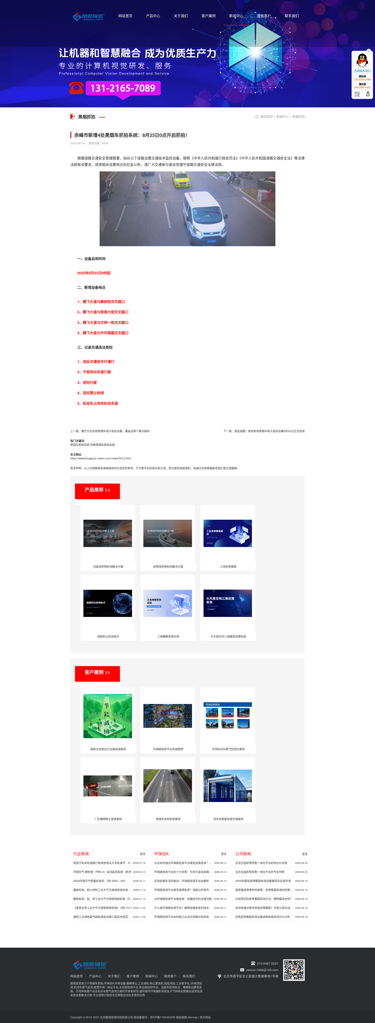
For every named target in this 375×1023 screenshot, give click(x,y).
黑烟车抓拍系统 (79, 444)
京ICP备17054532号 (162, 1017)
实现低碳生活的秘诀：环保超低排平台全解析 (190, 881)
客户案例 (209, 15)
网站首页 (125, 15)
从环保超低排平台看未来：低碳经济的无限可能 (190, 899)
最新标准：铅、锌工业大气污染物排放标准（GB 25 (109, 899)
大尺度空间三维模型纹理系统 (228, 636)
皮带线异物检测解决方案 (168, 566)
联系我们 (292, 15)
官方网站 (205, 1017)
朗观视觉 (267, 116)
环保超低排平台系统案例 (168, 749)
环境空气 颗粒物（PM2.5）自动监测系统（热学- (109, 872)
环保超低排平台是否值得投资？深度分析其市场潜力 (190, 890)
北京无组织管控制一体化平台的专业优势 (271, 872)
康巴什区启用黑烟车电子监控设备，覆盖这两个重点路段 (115, 431)
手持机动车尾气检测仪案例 (228, 749)
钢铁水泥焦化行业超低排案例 (108, 749)
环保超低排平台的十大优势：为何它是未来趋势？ (190, 872)
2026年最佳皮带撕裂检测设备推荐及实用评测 (271, 881)
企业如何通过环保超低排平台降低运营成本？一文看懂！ (190, 863)
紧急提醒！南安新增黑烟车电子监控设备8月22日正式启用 (269, 431)
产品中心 (153, 15)
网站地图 (181, 1017)
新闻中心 (236, 15)
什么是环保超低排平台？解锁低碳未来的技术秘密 (190, 908)
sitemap (192, 1017)
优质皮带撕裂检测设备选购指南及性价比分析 (271, 917)
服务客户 (264, 15)
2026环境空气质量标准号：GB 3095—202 (109, 881)
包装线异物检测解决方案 (108, 566)
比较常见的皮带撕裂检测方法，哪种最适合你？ (271, 899)
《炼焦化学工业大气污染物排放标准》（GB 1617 (109, 908)
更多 (143, 854)
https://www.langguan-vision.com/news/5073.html (100, 458)
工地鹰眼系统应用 (168, 636)
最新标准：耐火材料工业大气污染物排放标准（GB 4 (109, 890)
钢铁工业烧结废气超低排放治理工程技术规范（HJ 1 (109, 917)
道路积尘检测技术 (108, 636)
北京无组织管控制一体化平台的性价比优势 (271, 863)
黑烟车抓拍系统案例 (168, 819)
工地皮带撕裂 (228, 566)
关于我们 (181, 15)
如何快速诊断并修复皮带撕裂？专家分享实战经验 (271, 908)
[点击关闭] (368, 50)
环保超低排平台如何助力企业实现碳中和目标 (190, 917)
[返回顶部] (368, 94)
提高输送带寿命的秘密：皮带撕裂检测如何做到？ (271, 890)
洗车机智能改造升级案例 (228, 819)
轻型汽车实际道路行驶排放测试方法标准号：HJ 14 (109, 863)
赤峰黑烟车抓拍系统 (102, 444)
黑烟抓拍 (298, 116)
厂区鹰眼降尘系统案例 (108, 819)
